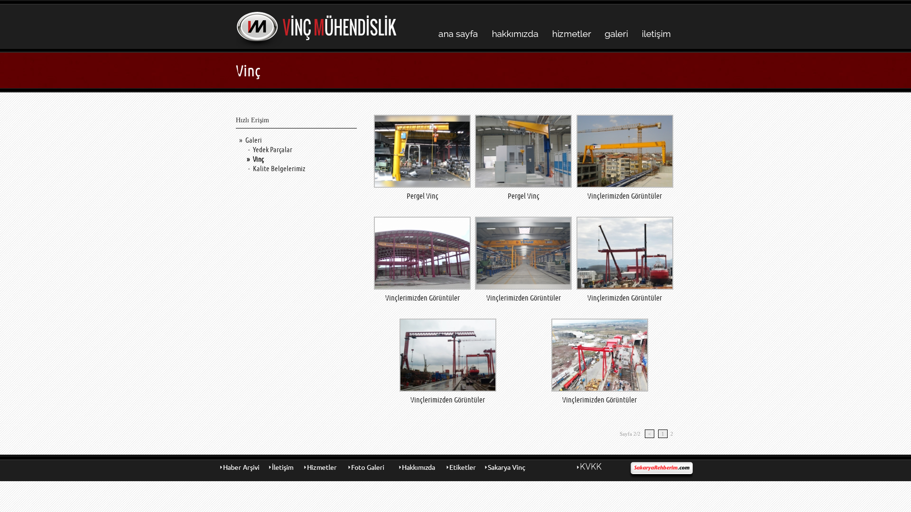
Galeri (253, 140)
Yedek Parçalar (272, 149)
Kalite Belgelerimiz (279, 168)
